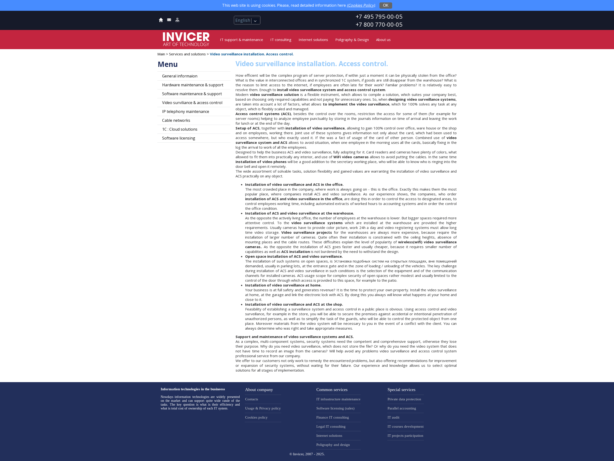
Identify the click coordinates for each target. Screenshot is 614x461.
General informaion (179, 76)
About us (383, 39)
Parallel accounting (402, 408)
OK (386, 5)
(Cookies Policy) (361, 5)
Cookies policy (256, 417)
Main (161, 54)
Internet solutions (313, 39)
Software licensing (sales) (335, 408)
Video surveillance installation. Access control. (252, 54)
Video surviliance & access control (192, 102)
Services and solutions (187, 54)
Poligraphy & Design (352, 39)
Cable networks (176, 120)
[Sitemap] (177, 20)
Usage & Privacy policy (263, 408)
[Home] (161, 20)
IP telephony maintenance (185, 111)
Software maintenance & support (192, 93)
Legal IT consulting (331, 426)
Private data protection (404, 399)
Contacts (251, 399)
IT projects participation (405, 436)
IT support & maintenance (241, 39)
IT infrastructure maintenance (338, 399)
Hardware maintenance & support (192, 85)
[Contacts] (169, 20)
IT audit (393, 417)
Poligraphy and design (333, 445)
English (243, 20)
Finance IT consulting (332, 417)
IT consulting (280, 39)
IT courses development (406, 426)
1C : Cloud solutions (179, 129)
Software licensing (178, 138)
